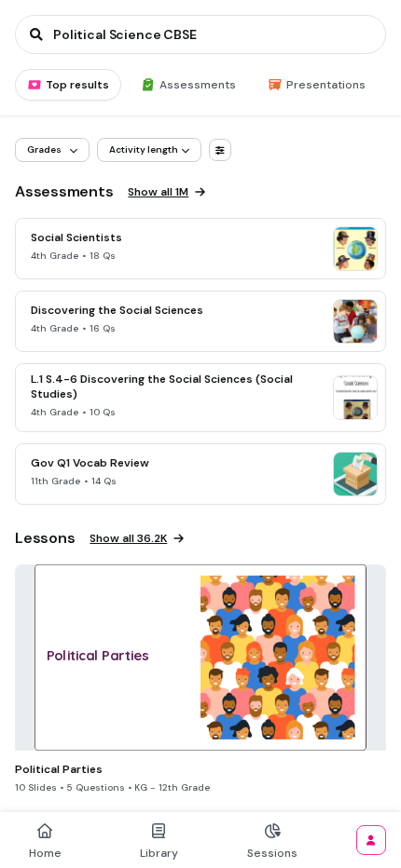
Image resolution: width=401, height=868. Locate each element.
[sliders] (220, 150)
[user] (371, 840)
